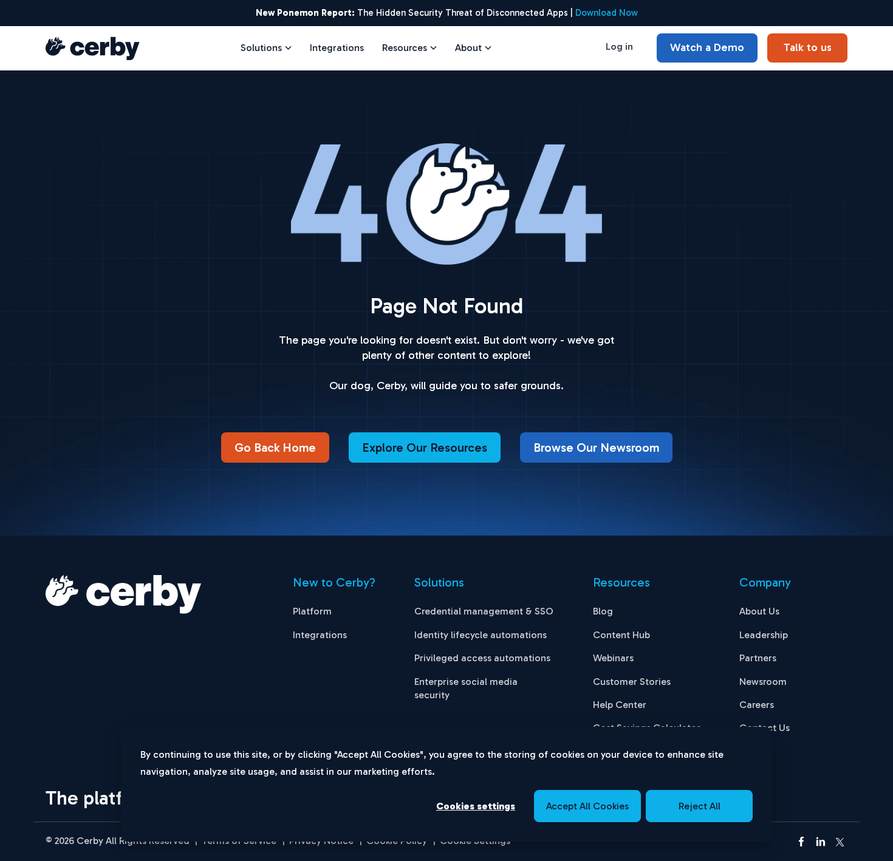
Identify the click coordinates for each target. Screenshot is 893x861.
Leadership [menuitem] (763, 635)
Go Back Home (275, 447)
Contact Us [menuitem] (764, 727)
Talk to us (808, 47)
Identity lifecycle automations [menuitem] (480, 635)
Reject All (699, 806)
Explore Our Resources (424, 447)
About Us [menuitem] (759, 611)
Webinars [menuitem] (613, 658)
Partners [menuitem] (757, 658)
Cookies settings (475, 806)
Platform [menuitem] (312, 611)
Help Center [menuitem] (619, 704)
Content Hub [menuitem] (621, 635)
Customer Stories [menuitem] (632, 681)
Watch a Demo (707, 47)
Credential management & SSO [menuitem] (483, 611)
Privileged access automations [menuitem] (482, 658)
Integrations (337, 47)
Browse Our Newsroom (596, 447)
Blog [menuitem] (603, 611)
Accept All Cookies (587, 806)
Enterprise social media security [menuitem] (466, 688)
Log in (619, 46)
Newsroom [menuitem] (763, 681)
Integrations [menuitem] (320, 635)
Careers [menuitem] (756, 704)
